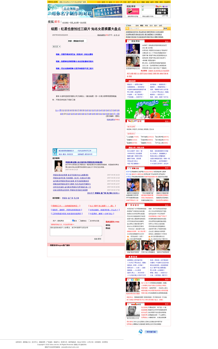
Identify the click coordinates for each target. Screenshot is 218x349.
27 (86, 114)
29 (93, 114)
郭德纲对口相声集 (138, 172)
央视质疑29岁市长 (132, 32)
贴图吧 (129, 143)
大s (138, 73)
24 (76, 114)
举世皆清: (145, 68)
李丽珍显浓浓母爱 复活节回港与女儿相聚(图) (70, 175)
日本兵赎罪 (160, 32)
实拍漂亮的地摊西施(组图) (157, 221)
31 (101, 114)
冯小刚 (155, 71)
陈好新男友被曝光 (162, 200)
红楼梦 (163, 172)
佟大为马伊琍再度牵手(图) (157, 211)
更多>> (167, 41)
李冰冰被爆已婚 (147, 193)
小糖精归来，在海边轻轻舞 (157, 317)
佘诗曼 (150, 48)
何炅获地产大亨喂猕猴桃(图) (136, 209)
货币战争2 (161, 174)
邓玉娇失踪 (142, 32)
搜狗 (84, 2)
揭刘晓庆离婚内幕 (147, 195)
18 (114, 110)
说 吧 (139, 121)
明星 (130, 76)
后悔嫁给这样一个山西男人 (157, 315)
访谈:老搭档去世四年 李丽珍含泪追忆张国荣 (70, 190)
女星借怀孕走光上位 (133, 68)
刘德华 (150, 71)
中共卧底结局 (141, 37)
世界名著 (147, 174)
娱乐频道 (65, 22)
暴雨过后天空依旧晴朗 (153, 324)
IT (121, 2)
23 (72, 114)
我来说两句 (101, 35)
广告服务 (49, 342)
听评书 (128, 172)
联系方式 (64, 342)
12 (93, 110)
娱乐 (110, 2)
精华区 (108, 225)
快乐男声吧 (159, 137)
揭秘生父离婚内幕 (162, 193)
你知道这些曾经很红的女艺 (158, 45)
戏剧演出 (130, 297)
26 (83, 114)
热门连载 (130, 300)
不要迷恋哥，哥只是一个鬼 (157, 307)
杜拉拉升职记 (148, 172)
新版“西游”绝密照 (133, 252)
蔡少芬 (160, 71)
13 (97, 110)
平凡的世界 (154, 174)
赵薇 (131, 73)
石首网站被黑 (130, 34)
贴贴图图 (144, 310)
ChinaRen (66, 2)
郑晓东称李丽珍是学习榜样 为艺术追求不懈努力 (72, 184)
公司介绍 (90, 342)
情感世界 (144, 315)
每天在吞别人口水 (133, 318)
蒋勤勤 (146, 129)
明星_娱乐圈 (74, 22)
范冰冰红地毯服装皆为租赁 (136, 216)
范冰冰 (145, 73)
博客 (156, 2)
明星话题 (144, 293)
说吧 (160, 25)
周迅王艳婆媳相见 (147, 198)
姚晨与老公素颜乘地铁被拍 (136, 219)
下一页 (116, 114)
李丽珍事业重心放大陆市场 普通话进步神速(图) (84, 162)
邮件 (152, 2)
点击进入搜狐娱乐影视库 (157, 231)
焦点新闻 (144, 307)
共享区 (128, 177)
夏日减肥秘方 (149, 34)
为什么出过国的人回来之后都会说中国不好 (147, 322)
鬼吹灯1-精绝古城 (138, 174)
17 (111, 110)
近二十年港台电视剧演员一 (158, 53)
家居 (133, 2)
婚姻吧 (143, 143)
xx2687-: (145, 45)
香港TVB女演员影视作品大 (158, 55)
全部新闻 (98, 342)
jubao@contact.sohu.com (70, 347)
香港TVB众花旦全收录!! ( (157, 58)
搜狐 (60, 2)
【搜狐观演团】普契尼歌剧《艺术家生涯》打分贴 (150, 297)
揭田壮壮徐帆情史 (133, 193)
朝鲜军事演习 (151, 32)
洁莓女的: (145, 53)
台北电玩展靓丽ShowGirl (135, 234)
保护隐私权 (72, 342)
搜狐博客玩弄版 (133, 16)
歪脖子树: (145, 55)
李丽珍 (64, 198)
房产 (129, 2)
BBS (161, 2)
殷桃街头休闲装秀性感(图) (136, 214)
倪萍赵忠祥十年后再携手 (157, 214)
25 (79, 114)
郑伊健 (140, 129)
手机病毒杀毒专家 (138, 177)
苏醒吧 (129, 140)
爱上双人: (145, 63)
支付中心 (35, 342)
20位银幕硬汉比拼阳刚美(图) (158, 293)
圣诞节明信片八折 (132, 200)
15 (104, 110)
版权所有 (83, 344)
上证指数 (130, 137)
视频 (143, 2)
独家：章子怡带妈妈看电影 (158, 209)
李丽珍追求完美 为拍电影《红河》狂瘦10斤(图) (71, 178)
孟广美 (70, 198)
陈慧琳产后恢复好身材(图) (136, 211)
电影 (135, 73)
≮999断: (145, 60)
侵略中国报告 (158, 37)
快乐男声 (166, 71)
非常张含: (145, 50)
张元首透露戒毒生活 (158, 236)
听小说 (128, 174)
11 (90, 110)
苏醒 (154, 73)
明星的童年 (152, 60)
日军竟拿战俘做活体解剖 (135, 221)
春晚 (161, 73)
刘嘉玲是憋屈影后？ (133, 56)
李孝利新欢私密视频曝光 (157, 226)
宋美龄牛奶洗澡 (131, 37)
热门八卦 (144, 283)
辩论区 (108, 228)
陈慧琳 (129, 129)
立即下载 (165, 16)
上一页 (58, 110)
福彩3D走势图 (163, 177)
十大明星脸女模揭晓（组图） (158, 283)
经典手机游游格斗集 (151, 177)
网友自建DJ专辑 (147, 16)
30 (97, 114)
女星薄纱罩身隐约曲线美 (157, 63)
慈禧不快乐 (150, 37)
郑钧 (157, 73)
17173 (72, 2)
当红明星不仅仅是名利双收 (157, 312)
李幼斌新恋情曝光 (162, 195)
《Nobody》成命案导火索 (136, 229)
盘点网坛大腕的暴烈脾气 (135, 224)
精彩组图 (144, 290)
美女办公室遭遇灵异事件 (135, 226)
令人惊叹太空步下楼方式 (159, 239)
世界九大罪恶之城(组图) (157, 224)
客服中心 (57, 342)
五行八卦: (145, 65)
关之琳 (76, 198)
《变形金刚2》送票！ (136, 236)
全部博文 (105, 342)
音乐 (151, 25)
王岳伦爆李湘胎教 (135, 239)
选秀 (141, 73)
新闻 (137, 25)
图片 (155, 25)
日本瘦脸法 (158, 34)
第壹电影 (144, 288)
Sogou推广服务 (63, 245)
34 (111, 114)
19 (118, 110)
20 (62, 114)
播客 (147, 2)
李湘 (164, 73)
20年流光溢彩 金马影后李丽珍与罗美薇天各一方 (72, 187)
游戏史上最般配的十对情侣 (158, 234)
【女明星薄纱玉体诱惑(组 (157, 65)
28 (90, 114)
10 (86, 110)
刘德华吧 (144, 140)
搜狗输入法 (27, 342)
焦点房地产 (79, 2)
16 (107, 110)
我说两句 (167, 2)
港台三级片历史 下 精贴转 (158, 68)
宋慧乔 (134, 129)
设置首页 (19, 342)
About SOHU (81, 342)
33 (108, 114)
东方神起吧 (159, 140)
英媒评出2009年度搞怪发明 (157, 310)
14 (100, 110)
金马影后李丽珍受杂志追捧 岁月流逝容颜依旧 (71, 181)
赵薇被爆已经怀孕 (132, 195)
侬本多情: (145, 58)
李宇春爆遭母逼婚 (132, 198)
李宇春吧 (144, 137)
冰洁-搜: (145, 48)
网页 (141, 25)
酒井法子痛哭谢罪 (163, 252)
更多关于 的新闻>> (103, 193)
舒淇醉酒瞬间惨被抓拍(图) (157, 219)
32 (104, 114)
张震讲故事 (157, 172)
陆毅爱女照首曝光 (162, 198)
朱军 (128, 73)
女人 (138, 2)
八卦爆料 (144, 285)
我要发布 (53, 245)
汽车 (124, 2)
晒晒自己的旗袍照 (139, 324)
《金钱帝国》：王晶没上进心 (158, 288)
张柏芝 (150, 73)
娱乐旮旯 (144, 312)
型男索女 (144, 317)
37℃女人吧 (159, 143)
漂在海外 (130, 322)
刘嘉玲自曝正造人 (147, 200)
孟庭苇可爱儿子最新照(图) (157, 229)
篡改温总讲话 (139, 34)
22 (69, 114)
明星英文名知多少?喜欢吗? (158, 50)
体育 (103, 2)
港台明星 (83, 22)
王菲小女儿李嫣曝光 (148, 252)
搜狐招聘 (42, 342)
